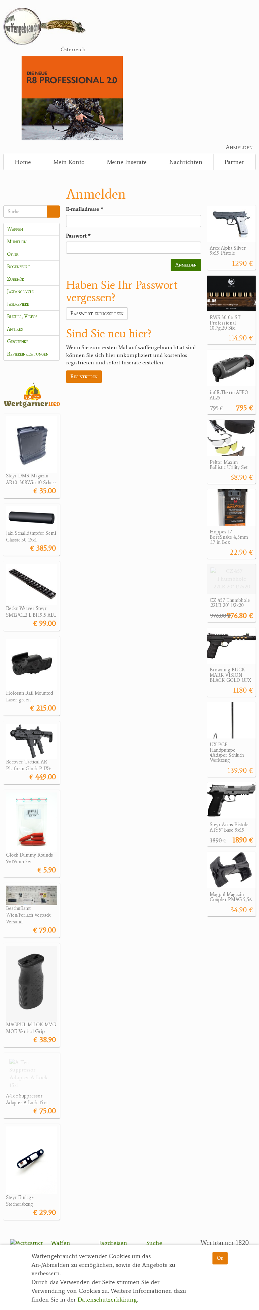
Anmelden (239, 147)
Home (23, 162)
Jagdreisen (113, 1243)
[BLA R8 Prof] (72, 97)
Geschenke (17, 341)
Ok (220, 1258)
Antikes (15, 329)
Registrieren (83, 376)
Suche (154, 1243)
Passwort (78, 235)
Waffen (15, 229)
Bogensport (18, 267)
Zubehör (15, 279)
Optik (13, 254)
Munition (17, 242)
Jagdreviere (18, 304)
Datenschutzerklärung (107, 1299)
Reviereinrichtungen (28, 354)
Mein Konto (69, 162)
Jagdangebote (20, 292)
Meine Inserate (127, 162)
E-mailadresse (84, 209)
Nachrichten (185, 162)
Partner (234, 162)
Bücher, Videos (22, 316)
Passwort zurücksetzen (96, 313)
